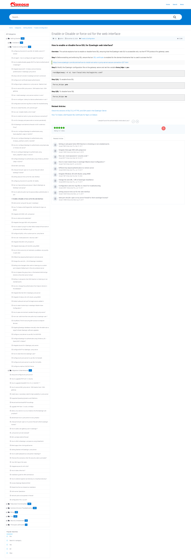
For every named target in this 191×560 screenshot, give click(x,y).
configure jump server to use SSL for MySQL (26, 181)
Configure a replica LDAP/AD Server (23, 366)
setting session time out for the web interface (26, 177)
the (11, 536)
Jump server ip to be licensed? (20, 433)
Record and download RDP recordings (22, 402)
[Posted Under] (80, 38)
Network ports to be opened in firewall (22, 495)
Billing (12, 512)
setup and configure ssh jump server (22, 374)
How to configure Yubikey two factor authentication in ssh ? (30, 99)
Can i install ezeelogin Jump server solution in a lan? (28, 95)
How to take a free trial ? (18, 470)
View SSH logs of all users (19, 462)
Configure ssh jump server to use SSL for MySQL (27, 362)
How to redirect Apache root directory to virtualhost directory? (29, 479)
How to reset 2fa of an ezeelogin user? (24, 354)
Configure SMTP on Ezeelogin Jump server (25, 349)
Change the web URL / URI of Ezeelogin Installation (28, 261)
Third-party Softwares (17, 525)
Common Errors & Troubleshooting (21, 508)
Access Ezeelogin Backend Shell (20, 483)
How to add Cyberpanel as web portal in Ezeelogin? (26, 454)
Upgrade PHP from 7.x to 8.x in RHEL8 (22, 406)
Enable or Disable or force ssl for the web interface (28, 199)
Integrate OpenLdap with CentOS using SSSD (26, 246)
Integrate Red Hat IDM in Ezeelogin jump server (26, 293)
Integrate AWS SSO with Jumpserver (24, 214)
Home (11, 28)
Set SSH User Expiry (19, 165)
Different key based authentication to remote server (28, 257)
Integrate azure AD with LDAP (20, 466)
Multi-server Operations (18, 491)
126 (23, 38)
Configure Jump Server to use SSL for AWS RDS (27, 334)
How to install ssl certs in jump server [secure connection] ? (30, 116)
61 (29, 46)
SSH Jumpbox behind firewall (19, 437)
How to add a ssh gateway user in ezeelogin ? (24, 428)
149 (15, 516)
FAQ (11, 516)
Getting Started (27, 28)
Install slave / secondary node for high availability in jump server (29, 394)
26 (26, 520)
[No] (137, 120)
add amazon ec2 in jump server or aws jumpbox (25, 417)
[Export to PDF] (163, 128)
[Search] (175, 17)
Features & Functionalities (18, 504)
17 (30, 370)
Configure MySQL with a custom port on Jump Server (28, 233)
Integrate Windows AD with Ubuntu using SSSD (27, 297)
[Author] (58, 38)
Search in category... (16, 540)
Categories (18, 28)
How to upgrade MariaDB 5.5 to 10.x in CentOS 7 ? (25, 383)
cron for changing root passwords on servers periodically (29, 120)
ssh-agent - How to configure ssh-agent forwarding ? (28, 58)
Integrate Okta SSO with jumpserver (23, 242)
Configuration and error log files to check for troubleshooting (30, 103)
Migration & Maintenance (20, 370)
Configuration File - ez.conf (19, 499)
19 (21, 42)
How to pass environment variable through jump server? (29, 312)
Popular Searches (12, 532)
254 (29, 503)
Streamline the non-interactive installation (23, 487)
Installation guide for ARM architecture (22, 474)
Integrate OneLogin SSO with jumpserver (25, 222)
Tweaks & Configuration (41, 28)
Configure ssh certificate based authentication (26, 80)
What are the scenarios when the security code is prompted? (29, 458)
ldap (11, 553)
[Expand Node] (8, 42)
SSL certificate (98, 57)
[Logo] (19, 4)
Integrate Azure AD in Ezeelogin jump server (25, 345)
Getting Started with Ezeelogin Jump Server (24, 449)
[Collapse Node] (7, 38)
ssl (10, 549)
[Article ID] (53, 38)
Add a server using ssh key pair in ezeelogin (25, 203)
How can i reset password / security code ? (25, 237)
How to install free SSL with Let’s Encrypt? (25, 108)
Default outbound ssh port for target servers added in (28, 301)
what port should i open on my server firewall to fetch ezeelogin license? (83, 198)
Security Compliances (17, 520)
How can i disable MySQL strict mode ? (24, 112)
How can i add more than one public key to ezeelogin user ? (30, 316)
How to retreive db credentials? (22, 218)
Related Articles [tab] (58, 138)
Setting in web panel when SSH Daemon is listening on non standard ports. (84, 144)
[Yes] (133, 120)
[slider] (59, 128)
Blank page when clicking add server (21, 445)
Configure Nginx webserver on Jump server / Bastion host (30, 84)
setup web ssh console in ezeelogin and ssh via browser (29, 76)
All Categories (11, 34)
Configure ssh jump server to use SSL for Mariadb (27, 358)
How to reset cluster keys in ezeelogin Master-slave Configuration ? (82, 162)
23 (16, 512)
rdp (11, 544)
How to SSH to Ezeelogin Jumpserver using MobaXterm (27, 441)
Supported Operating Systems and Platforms (24, 398)
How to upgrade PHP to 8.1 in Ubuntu (22, 379)
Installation (15, 42)
